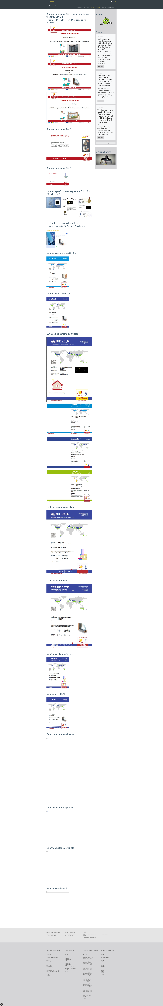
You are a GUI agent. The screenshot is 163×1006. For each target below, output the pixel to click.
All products (67, 955)
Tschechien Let (103, 966)
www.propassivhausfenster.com (90, 937)
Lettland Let (103, 965)
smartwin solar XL (49, 967)
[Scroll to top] (160, 1003)
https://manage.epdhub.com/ (52, 230)
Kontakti (48, 975)
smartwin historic (49, 964)
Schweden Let (103, 964)
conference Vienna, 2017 (87, 987)
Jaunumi (103, 953)
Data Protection (104, 934)
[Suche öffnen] (115, 1)
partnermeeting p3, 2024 (87, 966)
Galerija (66, 969)
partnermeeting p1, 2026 (87, 958)
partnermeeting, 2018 (87, 986)
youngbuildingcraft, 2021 (87, 973)
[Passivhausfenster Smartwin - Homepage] (52, 4)
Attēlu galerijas (86, 956)
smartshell (48, 969)
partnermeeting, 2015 (87, 995)
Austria (102, 961)
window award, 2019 (86, 980)
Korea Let (102, 971)
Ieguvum (85, 954)
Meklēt (102, 973)
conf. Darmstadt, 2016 (87, 992)
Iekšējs (102, 974)
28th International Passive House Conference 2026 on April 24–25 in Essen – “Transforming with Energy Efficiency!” (105, 80)
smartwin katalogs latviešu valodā (52, 971)
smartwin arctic (49, 965)
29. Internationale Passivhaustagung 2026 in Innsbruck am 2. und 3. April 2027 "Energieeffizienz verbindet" (105, 44)
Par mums (48, 953)
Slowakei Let (103, 962)
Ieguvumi (48, 954)
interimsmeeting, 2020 (87, 974)
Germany (102, 960)
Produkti (48, 959)
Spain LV (102, 967)
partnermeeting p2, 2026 (87, 959)
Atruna (102, 956)
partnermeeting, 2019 (87, 975)
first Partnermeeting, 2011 (87, 983)
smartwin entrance (49, 962)
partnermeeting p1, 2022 (87, 968)
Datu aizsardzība (105, 957)
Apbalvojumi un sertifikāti (52, 957)
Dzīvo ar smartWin (50, 956)
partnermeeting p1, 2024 (87, 963)
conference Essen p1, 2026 (88, 957)
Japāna (102, 970)
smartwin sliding (49, 961)
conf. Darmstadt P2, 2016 (87, 994)
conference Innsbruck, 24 (87, 962)
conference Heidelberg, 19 (87, 981)
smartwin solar (49, 966)
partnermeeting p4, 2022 (87, 972)
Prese (102, 954)
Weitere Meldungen (105, 143)
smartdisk (48, 972)
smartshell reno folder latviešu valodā (53, 970)
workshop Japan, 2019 (87, 979)
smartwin (48, 960)
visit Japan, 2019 (86, 978)
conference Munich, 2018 (87, 985)
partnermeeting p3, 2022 (87, 970)
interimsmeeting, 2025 (87, 961)
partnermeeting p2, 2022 (87, 969)
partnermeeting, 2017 (87, 989)
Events (84, 996)
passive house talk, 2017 (87, 991)
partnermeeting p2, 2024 (87, 964)
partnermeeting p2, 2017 (87, 990)
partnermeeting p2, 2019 (87, 977)
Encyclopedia (49, 974)
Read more (100, 66)
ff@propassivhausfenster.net (89, 934)
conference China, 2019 (87, 984)
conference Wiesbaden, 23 (87, 967)
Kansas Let (103, 969)
